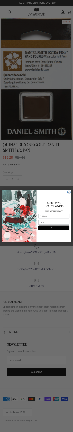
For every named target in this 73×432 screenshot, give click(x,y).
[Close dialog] (68, 192)
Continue (54, 228)
